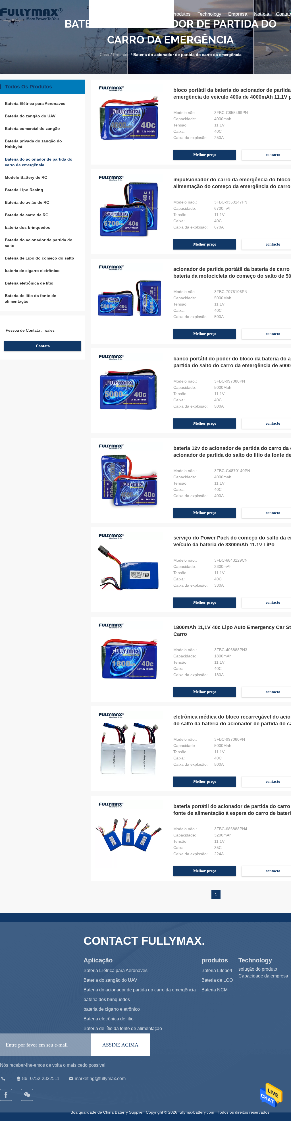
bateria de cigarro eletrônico (32, 270)
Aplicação (154, 14)
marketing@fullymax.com (100, 1078)
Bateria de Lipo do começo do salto (39, 258)
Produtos (121, 54)
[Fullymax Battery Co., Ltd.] (27, 1095)
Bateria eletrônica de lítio (29, 283)
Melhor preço (204, 155)
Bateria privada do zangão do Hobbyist (33, 144)
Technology (209, 14)
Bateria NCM (214, 989)
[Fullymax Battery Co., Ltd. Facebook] (6, 1095)
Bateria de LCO (217, 980)
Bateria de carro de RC (26, 215)
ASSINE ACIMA (120, 1045)
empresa (237, 14)
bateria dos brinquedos (27, 227)
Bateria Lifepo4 (216, 970)
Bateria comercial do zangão (32, 128)
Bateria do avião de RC (27, 202)
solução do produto (257, 969)
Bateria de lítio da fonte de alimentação (30, 298)
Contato (43, 346)
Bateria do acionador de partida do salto (38, 243)
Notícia (261, 14)
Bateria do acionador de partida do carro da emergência (38, 162)
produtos (181, 14)
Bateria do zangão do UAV (30, 116)
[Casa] (31, 14)
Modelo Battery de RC (26, 177)
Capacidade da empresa (263, 975)
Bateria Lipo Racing (24, 190)
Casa (131, 14)
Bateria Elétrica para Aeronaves (35, 103)
